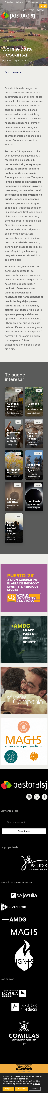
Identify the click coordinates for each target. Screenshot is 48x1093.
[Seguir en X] (37, 797)
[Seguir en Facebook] (44, 797)
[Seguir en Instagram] (29, 797)
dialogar (40, 10)
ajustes (36, 1083)
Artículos (9, 2)
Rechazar (21, 1089)
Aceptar (8, 1089)
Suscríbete (24, 831)
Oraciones (33, 2)
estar (31, 10)
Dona (43, 6)
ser (24, 10)
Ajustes (35, 1089)
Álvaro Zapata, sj (14, 60)
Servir (8, 72)
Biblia (43, 2)
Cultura (19, 2)
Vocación (17, 72)
